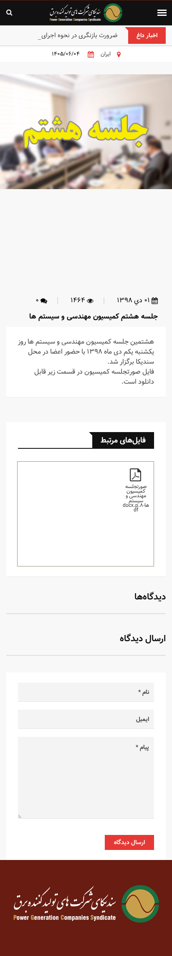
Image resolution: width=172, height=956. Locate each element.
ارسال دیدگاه (129, 842)
